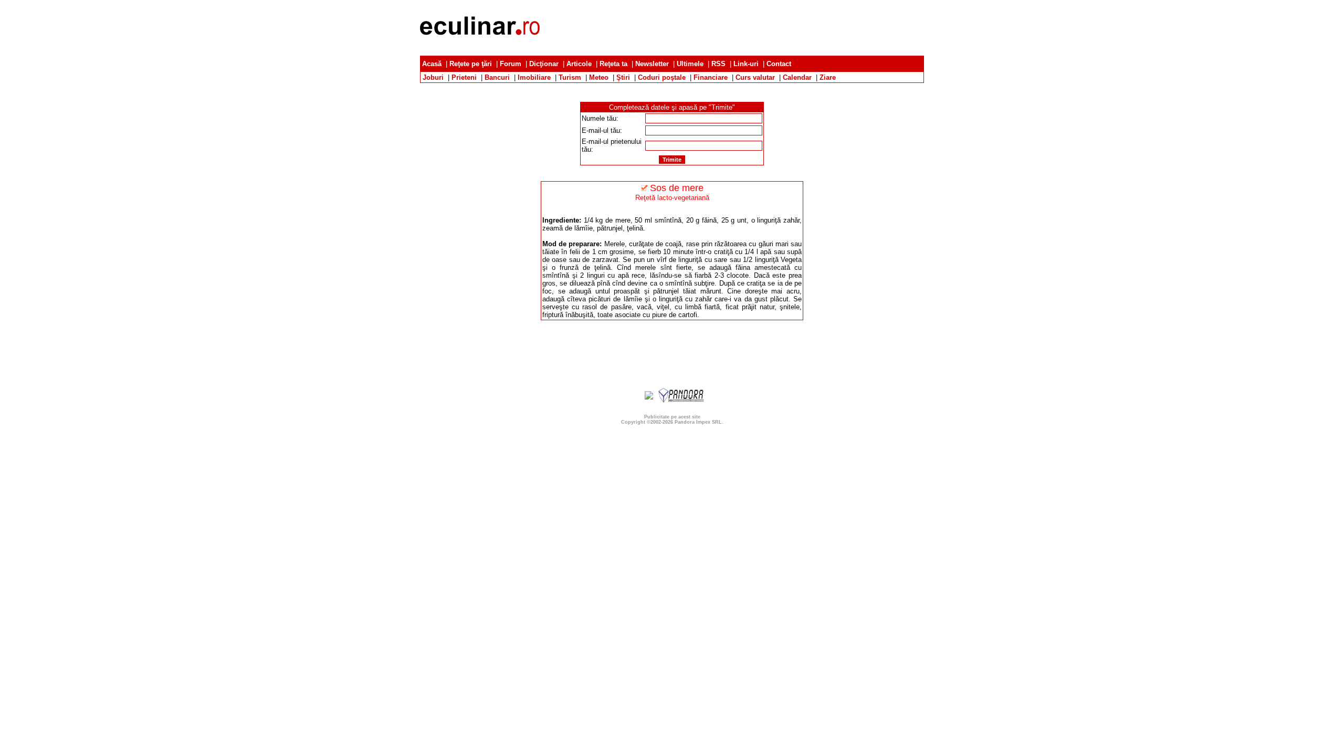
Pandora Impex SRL (698, 422)
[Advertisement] (733, 27)
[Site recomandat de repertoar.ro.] (649, 397)
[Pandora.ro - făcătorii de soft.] (681, 401)
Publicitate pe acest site (672, 416)
